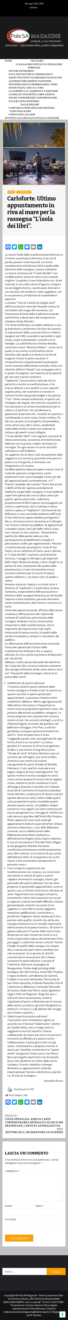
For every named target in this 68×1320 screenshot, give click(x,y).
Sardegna (48, 108)
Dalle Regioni (29, 104)
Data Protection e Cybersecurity (31, 74)
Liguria (27, 108)
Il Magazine (24, 64)
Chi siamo (37, 61)
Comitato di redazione (47, 64)
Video (12, 114)
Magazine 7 (58, 1311)
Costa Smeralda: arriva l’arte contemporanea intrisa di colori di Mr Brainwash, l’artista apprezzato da (34, 1120)
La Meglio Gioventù (22, 94)
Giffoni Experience (21, 71)
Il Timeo (52, 84)
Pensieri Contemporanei (40, 97)
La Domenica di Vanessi (24, 91)
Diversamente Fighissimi (34, 81)
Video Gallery (26, 114)
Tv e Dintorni (49, 91)
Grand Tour (16, 97)
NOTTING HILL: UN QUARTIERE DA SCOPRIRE (34, 1131)
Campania (15, 108)
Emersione (40, 84)
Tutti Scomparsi (34, 77)
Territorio (24, 192)
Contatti (33, 7)
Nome (9, 1205)
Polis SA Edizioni (48, 118)
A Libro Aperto (45, 94)
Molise (36, 108)
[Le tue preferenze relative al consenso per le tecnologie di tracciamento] (62, 1314)
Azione (13, 81)
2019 (11, 192)
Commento (12, 1171)
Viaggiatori (53, 77)
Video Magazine (20, 111)
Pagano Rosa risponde (24, 101)
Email (40, 1205)
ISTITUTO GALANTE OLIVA (21, 118)
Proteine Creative (21, 84)
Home (8, 61)
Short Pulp (16, 77)
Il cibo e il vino (33, 87)
